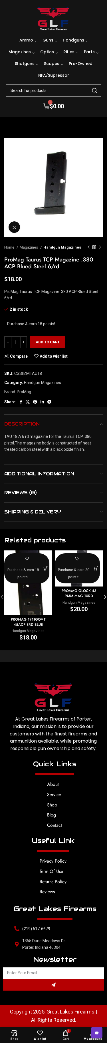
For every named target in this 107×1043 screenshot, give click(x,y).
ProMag (24, 391)
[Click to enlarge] (14, 227)
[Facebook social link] (21, 402)
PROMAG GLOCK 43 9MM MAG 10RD (79, 593)
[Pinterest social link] (35, 402)
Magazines (29, 247)
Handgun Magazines (62, 247)
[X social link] (27, 402)
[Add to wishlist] (27, 558)
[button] (45, 568)
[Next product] (100, 247)
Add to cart (48, 342)
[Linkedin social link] (42, 402)
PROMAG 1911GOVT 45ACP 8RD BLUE (28, 622)
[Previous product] (88, 247)
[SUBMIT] (53, 985)
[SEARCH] (94, 90)
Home (9, 247)
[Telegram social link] (49, 402)
